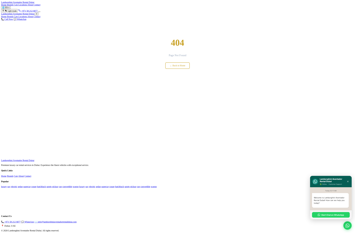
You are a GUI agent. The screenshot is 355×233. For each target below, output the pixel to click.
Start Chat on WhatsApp (332, 215)
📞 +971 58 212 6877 (11, 222)
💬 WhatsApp (20, 19)
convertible (67, 186)
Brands (10, 5)
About (30, 5)
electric (14, 186)
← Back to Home (177, 65)
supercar (27, 186)
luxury (4, 186)
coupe (33, 186)
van (60, 186)
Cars (16, 5)
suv (8, 186)
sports (49, 186)
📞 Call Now (7, 19)
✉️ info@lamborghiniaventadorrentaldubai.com (56, 222)
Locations (22, 5)
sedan (20, 186)
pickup (55, 186)
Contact (37, 5)
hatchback (41, 186)
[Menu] (39, 11)
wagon (76, 186)
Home (4, 5)
